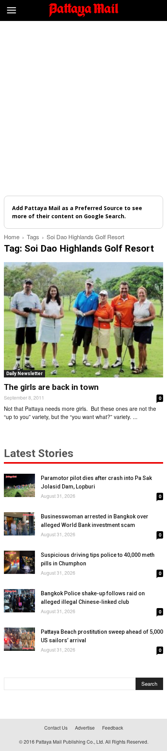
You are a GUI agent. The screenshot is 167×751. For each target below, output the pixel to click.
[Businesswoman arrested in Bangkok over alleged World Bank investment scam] (19, 523)
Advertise (85, 727)
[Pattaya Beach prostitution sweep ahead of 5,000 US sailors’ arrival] (19, 639)
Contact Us (56, 727)
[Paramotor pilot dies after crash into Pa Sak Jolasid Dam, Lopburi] (19, 485)
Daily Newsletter (24, 373)
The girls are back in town (51, 387)
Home (11, 237)
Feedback (112, 727)
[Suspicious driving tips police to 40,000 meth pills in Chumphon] (19, 562)
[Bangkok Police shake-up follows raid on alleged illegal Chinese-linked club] (19, 600)
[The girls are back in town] (83, 319)
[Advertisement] (83, 108)
